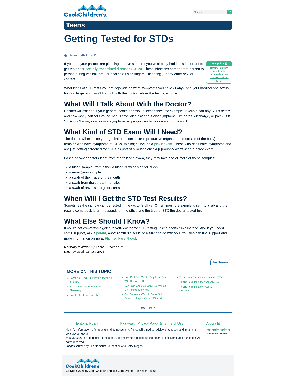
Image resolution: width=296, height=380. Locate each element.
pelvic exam (163, 144)
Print (89, 55)
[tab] (220, 262)
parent (101, 233)
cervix (99, 182)
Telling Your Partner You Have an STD (200, 277)
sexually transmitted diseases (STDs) (113, 69)
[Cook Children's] (85, 11)
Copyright (212, 323)
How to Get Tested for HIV (84, 295)
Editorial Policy (87, 323)
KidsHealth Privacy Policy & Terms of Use (151, 323)
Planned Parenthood (120, 238)
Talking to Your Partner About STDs (199, 281)
